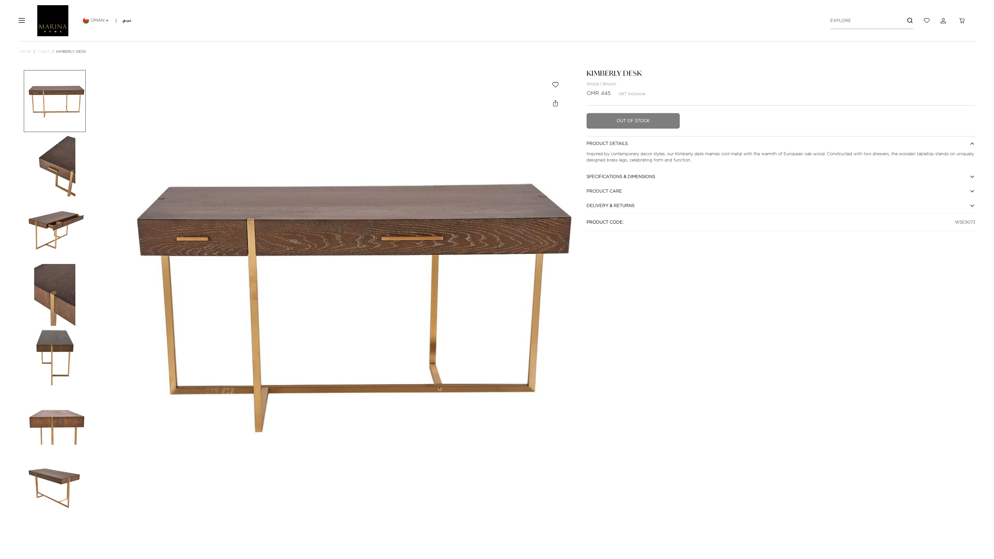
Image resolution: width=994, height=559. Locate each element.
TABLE (44, 51)
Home (25, 51)
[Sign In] (944, 20)
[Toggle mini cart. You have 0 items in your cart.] (962, 21)
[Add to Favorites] (555, 84)
